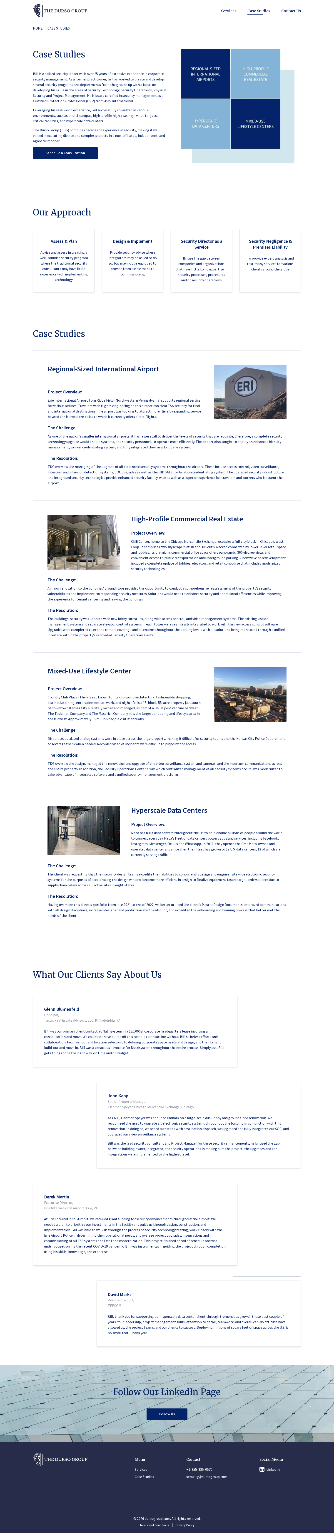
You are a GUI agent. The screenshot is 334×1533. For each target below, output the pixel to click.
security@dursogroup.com (206, 1476)
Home (38, 28)
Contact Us (291, 11)
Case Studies (258, 11)
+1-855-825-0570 (199, 1469)
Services (229, 11)
